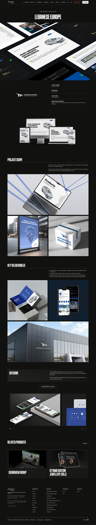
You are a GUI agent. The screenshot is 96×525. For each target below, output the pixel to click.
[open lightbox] (48, 130)
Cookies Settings (47, 519)
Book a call (77, 2)
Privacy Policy (32, 519)
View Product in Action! (48, 386)
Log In (85, 2)
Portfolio (63, 2)
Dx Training (26, 2)
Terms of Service (40, 519)
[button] (33, 2)
